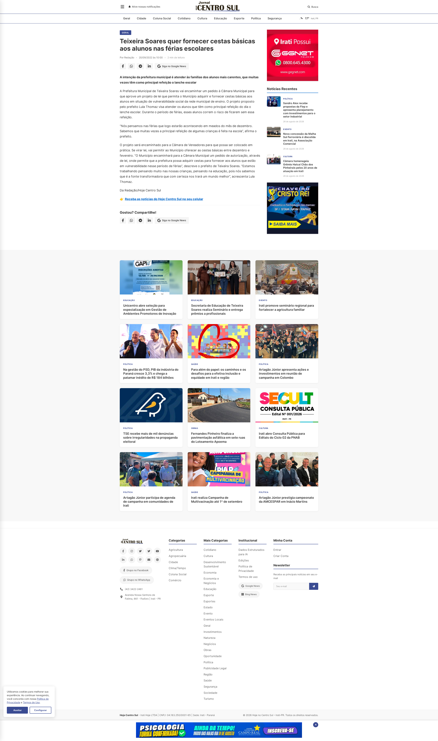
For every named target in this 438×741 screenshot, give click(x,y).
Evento (208, 613)
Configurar (40, 710)
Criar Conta (280, 556)
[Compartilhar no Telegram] (140, 66)
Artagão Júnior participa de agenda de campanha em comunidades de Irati (149, 501)
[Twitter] (140, 551)
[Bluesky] (148, 551)
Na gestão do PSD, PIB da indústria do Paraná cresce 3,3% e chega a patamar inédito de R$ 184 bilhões (150, 373)
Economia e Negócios (211, 581)
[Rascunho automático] (292, 233)
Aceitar (17, 710)
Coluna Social (162, 18)
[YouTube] (157, 551)
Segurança (275, 18)
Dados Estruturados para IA (251, 552)
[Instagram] (131, 551)
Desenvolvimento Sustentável (215, 564)
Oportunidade (213, 656)
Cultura (202, 18)
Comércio (175, 580)
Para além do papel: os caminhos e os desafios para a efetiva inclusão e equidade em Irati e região (218, 373)
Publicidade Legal (215, 668)
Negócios (210, 644)
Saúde (208, 680)
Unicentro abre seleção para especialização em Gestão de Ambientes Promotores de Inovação (149, 309)
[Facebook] (123, 551)
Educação (220, 18)
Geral (126, 18)
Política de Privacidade (246, 569)
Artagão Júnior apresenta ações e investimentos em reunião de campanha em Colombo (284, 373)
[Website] (157, 559)
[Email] (148, 559)
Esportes (209, 601)
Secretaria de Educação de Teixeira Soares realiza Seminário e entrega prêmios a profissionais (217, 309)
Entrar (277, 549)
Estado (208, 607)
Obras (207, 650)
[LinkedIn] (123, 559)
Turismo (209, 698)
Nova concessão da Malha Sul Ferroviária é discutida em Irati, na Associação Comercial (299, 139)
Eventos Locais (213, 619)
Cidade (141, 18)
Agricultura (176, 549)
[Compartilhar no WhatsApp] (131, 66)
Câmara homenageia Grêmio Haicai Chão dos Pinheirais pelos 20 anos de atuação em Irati (300, 166)
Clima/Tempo (177, 568)
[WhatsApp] (131, 559)
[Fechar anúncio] (315, 724)
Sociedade (210, 692)
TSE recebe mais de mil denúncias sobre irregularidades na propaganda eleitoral (150, 437)
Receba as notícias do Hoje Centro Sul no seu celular (164, 199)
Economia (210, 572)
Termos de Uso (31, 702)
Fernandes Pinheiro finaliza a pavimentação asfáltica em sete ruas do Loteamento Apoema (218, 437)
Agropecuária (177, 556)
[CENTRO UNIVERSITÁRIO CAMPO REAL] (219, 736)
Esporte (239, 18)
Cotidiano (184, 18)
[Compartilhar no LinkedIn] (149, 66)
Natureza (209, 637)
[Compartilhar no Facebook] (123, 66)
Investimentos (213, 631)
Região (208, 674)
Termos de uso (248, 577)
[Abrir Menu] (122, 7)
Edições (244, 560)
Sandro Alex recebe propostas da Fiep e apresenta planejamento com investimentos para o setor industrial (299, 110)
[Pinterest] (140, 559)
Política (256, 18)
